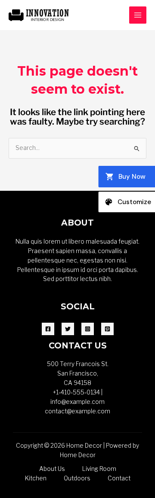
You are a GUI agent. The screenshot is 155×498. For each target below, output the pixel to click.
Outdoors (77, 478)
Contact (119, 478)
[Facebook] (48, 329)
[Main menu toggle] (138, 15)
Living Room (99, 468)
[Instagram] (87, 329)
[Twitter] (68, 329)
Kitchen (35, 478)
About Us (52, 468)
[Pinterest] (107, 329)
